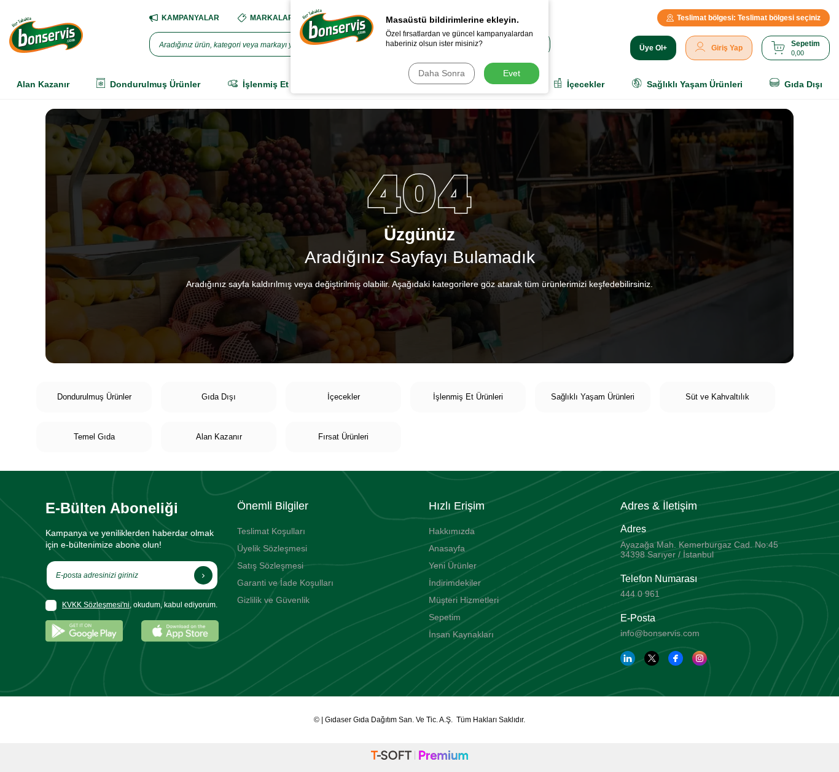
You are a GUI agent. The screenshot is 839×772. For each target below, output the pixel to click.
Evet (511, 73)
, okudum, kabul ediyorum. (139, 605)
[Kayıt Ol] (203, 575)
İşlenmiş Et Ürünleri (468, 396)
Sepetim (445, 617)
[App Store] (180, 631)
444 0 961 (640, 594)
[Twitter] (651, 658)
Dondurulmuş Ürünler (94, 396)
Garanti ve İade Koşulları (285, 583)
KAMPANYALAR (190, 18)
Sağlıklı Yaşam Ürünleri (592, 396)
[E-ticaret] (419, 757)
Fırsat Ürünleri (343, 436)
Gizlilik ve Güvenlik (273, 600)
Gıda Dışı (218, 396)
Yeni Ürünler (453, 565)
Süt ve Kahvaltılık (717, 396)
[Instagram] (699, 658)
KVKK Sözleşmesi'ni (96, 605)
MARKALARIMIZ (279, 18)
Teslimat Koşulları (271, 531)
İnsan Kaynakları (461, 634)
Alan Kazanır (219, 436)
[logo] (46, 35)
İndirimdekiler (455, 583)
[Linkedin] (627, 658)
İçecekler (343, 396)
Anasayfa (447, 548)
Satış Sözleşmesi (270, 565)
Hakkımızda (452, 531)
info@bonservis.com (660, 633)
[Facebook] (675, 658)
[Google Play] (84, 631)
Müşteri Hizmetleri (464, 600)
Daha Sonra (441, 73)
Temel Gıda (94, 436)
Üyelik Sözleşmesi (272, 548)
